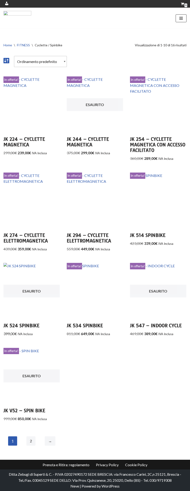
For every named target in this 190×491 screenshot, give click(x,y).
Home (7, 45)
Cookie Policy (136, 465)
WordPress (110, 486)
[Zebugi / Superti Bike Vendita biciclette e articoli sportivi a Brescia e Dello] (17, 18)
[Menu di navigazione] (181, 18)
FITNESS (23, 45)
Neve (74, 486)
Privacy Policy (107, 465)
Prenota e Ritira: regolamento (66, 465)
